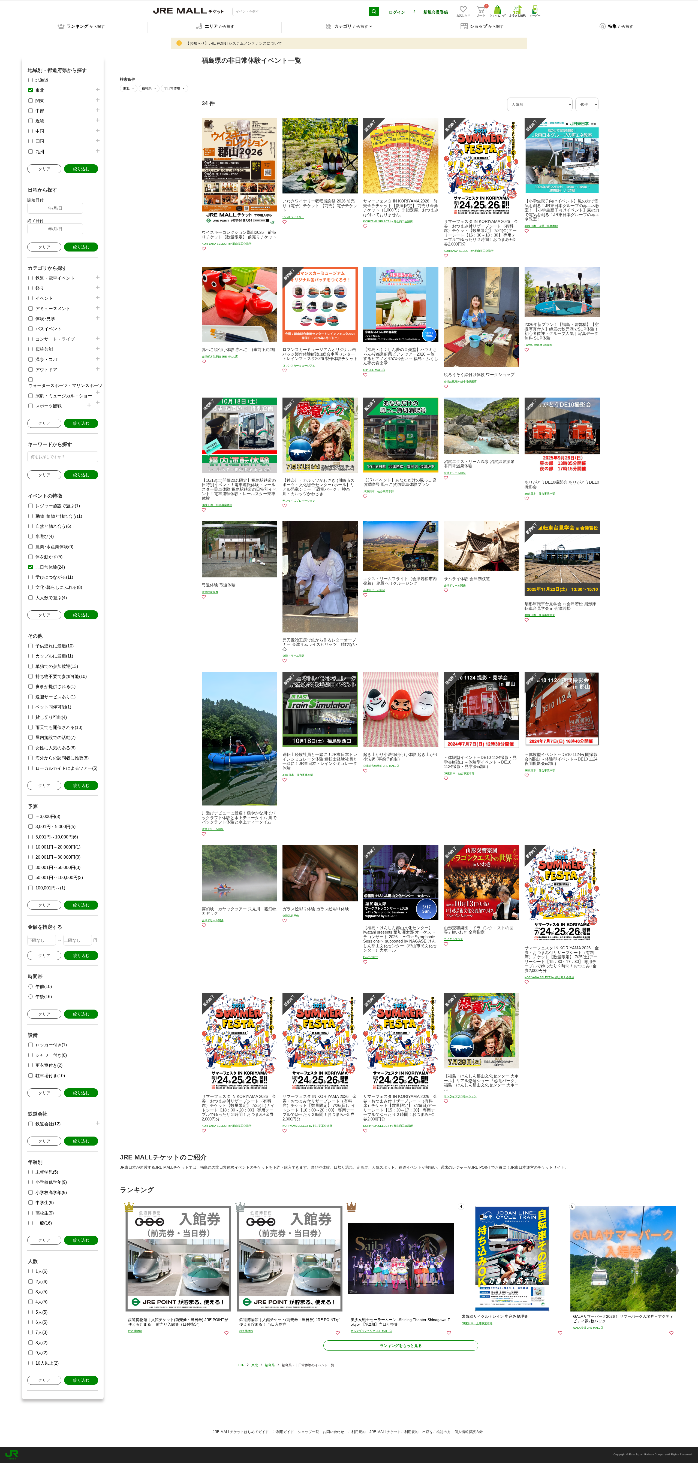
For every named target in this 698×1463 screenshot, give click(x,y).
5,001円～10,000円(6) (56, 837)
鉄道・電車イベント (55, 278)
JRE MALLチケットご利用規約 (394, 1432)
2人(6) (41, 1281)
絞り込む (81, 168)
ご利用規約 (357, 1432)
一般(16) (43, 1223)
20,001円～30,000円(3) (57, 857)
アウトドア (46, 369)
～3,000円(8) (47, 816)
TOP (241, 1365)
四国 (39, 141)
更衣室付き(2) (48, 1065)
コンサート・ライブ (55, 339)
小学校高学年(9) (51, 1192)
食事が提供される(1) (55, 686)
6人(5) (41, 1322)
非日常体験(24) (50, 567)
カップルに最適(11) (54, 656)
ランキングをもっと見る (401, 1345)
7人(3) (41, 1332)
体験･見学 (45, 318)
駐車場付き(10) (50, 1075)
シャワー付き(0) (51, 1055)
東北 (39, 90)
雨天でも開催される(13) (58, 727)
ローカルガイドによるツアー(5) (66, 768)
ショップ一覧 (308, 1432)
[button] (672, 1270)
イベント (44, 298)
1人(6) (41, 1271)
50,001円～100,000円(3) (59, 877)
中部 (39, 110)
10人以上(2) (47, 1363)
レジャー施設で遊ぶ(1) (57, 506)
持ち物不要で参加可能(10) (61, 676)
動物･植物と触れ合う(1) (58, 516)
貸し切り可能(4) (51, 717)
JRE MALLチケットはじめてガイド (241, 1432)
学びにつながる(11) (54, 577)
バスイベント (48, 328)
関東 (39, 100)
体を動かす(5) (48, 557)
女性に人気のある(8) (55, 748)
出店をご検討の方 (436, 1432)
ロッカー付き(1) (51, 1045)
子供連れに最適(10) (54, 646)
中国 (39, 131)
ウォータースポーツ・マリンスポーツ (65, 385)
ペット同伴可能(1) (53, 707)
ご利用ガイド (283, 1432)
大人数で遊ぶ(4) (51, 597)
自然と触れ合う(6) (53, 526)
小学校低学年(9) (51, 1182)
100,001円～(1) (50, 888)
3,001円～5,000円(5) (55, 826)
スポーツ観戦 (48, 406)
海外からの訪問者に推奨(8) (62, 758)
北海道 (42, 80)
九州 (39, 151)
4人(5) (41, 1302)
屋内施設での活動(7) (55, 737)
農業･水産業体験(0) (54, 546)
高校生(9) (44, 1213)
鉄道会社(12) (48, 1124)
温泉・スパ (46, 359)
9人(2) (41, 1352)
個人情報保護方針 (469, 1432)
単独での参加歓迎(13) (56, 666)
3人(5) (41, 1291)
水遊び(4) (44, 536)
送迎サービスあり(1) (55, 697)
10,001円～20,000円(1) (57, 847)
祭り (39, 288)
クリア (44, 168)
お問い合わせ (333, 1432)
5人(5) (41, 1312)
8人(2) (41, 1342)
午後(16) (43, 996)
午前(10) (43, 986)
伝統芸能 (44, 349)
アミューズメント (52, 308)
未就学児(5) (46, 1172)
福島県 (270, 1365)
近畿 (39, 121)
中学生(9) (44, 1202)
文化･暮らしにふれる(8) (58, 587)
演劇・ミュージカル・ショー (63, 395)
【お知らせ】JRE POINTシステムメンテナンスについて (234, 43)
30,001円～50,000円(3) (57, 867)
